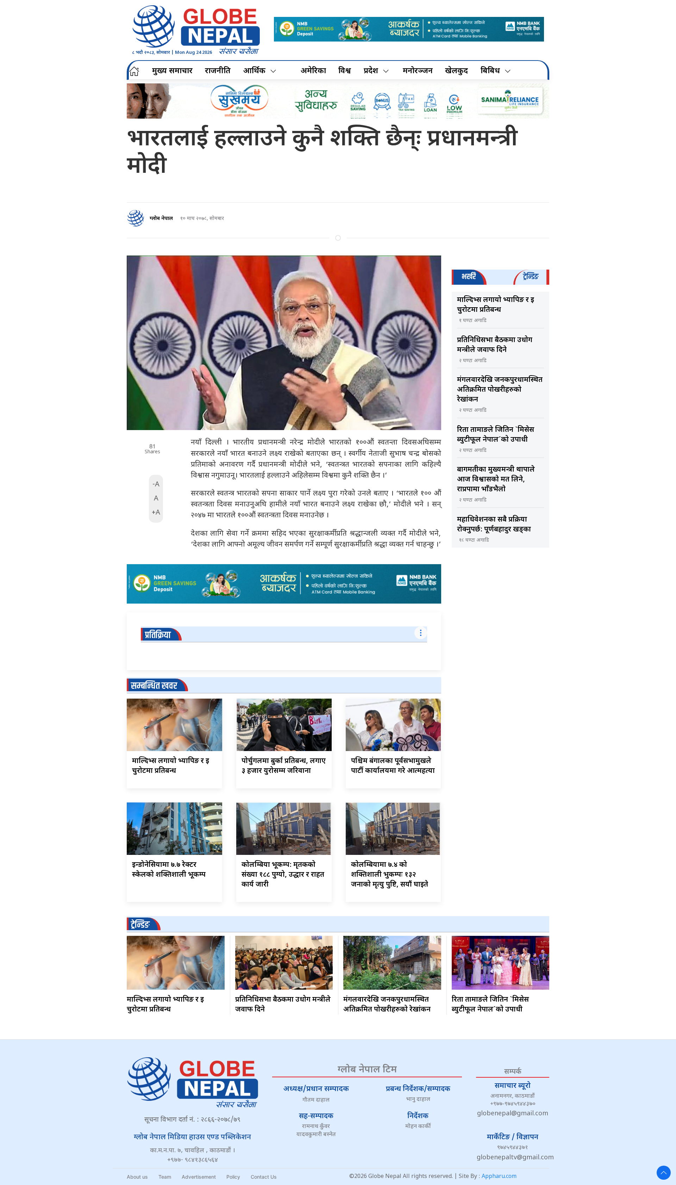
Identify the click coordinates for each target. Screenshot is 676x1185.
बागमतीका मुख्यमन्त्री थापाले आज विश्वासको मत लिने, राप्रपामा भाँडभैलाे (496, 479)
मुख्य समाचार (172, 71)
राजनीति (218, 71)
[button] (664, 1173)
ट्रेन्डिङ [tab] (530, 277)
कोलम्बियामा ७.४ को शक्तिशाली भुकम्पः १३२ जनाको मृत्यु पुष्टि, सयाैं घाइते (389, 875)
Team (164, 1177)
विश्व (344, 71)
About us (137, 1177)
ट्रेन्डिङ (140, 925)
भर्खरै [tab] (469, 277)
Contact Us (264, 1177)
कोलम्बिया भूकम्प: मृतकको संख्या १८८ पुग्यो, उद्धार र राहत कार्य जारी (283, 875)
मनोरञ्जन (418, 71)
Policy (233, 1177)
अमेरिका (313, 71)
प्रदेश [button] (371, 71)
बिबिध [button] (490, 71)
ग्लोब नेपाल (161, 218)
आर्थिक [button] (254, 71)
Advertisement (199, 1177)
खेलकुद (456, 71)
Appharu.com (499, 1176)
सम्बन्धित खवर (154, 686)
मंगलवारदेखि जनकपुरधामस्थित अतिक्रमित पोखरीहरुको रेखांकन (500, 390)
